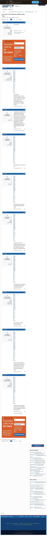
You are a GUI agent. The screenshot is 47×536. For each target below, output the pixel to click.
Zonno (35, 492)
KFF (33, 497)
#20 (24, 411)
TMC (7, 17)
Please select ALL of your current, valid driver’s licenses (17, 52)
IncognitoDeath (39, 455)
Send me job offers (19, 59)
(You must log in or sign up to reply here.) (8, 439)
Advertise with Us (28, 523)
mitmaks (35, 499)
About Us (8, 523)
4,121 (11, 76)
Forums (17, 6)
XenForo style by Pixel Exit (23, 532)
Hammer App (37, 523)
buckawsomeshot (40, 465)
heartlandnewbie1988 (33, 469)
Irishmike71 (37, 473)
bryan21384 (7, 297)
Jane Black (37, 482)
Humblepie (7, 139)
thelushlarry (7, 27)
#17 (24, 253)
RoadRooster (7, 73)
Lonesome (15, 32)
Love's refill (36, 498)
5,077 (11, 142)
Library (21, 523)
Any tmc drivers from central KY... (40, 462)
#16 (24, 212)
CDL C (16, 56)
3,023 (11, 30)
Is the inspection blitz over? (39, 493)
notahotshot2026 (33, 486)
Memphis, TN (9, 303)
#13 (24, 109)
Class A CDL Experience (19, 45)
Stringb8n (36, 453)
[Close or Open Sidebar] (42, 12)
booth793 (36, 463)
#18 (24, 292)
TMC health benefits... (38, 452)
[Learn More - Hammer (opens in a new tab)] (23, 2)
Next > (21, 19)
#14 (24, 134)
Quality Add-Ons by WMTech (23, 533)
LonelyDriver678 (32, 502)
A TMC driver (37, 472)
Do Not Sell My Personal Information (23, 524)
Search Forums (4, 9)
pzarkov (35, 471)
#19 (24, 329)
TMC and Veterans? (40, 464)
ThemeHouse (30, 533)
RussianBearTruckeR (17, 130)
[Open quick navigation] (43, 12)
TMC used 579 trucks (37, 457)
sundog (35, 458)
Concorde (36, 494)
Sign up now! (38, 445)
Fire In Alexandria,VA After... (38, 504)
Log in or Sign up (42, 4)
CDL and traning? (37, 470)
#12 (24, 68)
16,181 (11, 300)
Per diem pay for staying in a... (38, 491)
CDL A (16, 55)
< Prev (7, 19)
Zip (14, 41)
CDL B (21, 55)
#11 (24, 22)
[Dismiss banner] (40, 2)
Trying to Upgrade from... (39, 488)
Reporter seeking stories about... (40, 481)
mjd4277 (35, 505)
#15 (24, 173)
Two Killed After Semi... (38, 507)
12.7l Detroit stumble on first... (37, 496)
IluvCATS (15, 33)
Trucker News (15, 523)
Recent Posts (10, 9)
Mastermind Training (40, 454)
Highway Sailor (20, 32)
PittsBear (13, 17)
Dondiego (36, 460)
